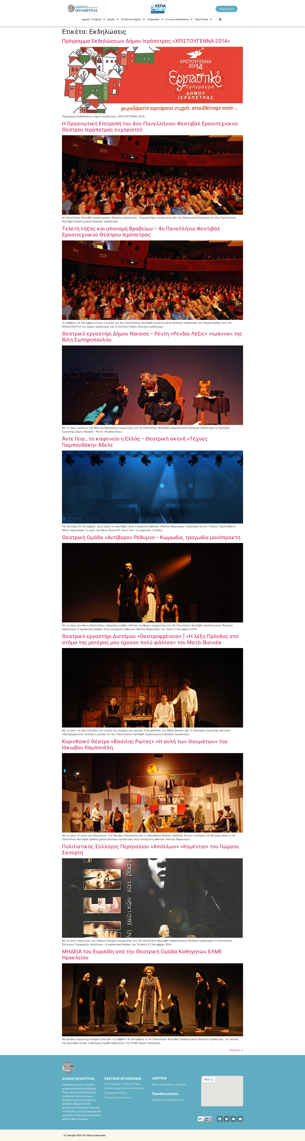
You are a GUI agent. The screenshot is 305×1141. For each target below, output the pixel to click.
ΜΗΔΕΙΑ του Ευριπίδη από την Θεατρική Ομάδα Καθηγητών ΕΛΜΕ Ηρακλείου (142, 954)
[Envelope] (240, 1119)
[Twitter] (227, 1119)
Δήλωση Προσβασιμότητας (168, 1099)
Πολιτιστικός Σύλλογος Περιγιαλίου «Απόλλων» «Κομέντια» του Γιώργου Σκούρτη (150, 849)
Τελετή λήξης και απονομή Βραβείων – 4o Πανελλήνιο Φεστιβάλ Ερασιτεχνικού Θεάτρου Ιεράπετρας (141, 231)
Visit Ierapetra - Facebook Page (122, 1083)
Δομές (111, 19)
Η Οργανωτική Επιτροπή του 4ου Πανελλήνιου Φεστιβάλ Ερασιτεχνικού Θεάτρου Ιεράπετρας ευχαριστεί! (150, 126)
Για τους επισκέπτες (177, 19)
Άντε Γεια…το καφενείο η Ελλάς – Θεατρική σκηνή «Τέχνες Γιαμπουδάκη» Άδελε (134, 442)
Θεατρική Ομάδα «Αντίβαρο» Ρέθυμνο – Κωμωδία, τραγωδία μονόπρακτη (151, 537)
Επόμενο (236, 1050)
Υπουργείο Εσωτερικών (118, 1097)
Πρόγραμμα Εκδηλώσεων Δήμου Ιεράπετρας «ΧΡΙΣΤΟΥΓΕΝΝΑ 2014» (146, 41)
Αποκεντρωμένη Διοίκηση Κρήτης (124, 1088)
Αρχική (86, 19)
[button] (220, 19)
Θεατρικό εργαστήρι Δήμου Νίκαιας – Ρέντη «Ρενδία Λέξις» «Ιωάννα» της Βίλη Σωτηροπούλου (152, 337)
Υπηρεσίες (153, 19)
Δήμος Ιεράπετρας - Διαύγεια (169, 1084)
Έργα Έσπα (201, 19)
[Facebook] (220, 1119)
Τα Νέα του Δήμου (131, 19)
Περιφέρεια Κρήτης (115, 1092)
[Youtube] (233, 1119)
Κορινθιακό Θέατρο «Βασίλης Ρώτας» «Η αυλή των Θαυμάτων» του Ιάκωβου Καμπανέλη (145, 744)
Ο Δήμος (96, 19)
